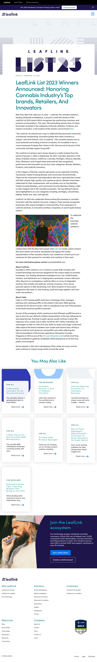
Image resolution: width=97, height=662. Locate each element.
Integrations (38, 610)
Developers (5, 634)
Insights (36, 607)
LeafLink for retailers (8, 593)
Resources (5, 638)
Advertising (37, 604)
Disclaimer (91, 656)
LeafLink (7, 2)
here (71, 128)
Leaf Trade (18, 2)
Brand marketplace (40, 590)
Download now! (69, 7)
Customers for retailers (74, 593)
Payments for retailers (41, 600)
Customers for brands (73, 590)
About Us (37, 624)
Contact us (37, 634)
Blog (3, 624)
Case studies (6, 631)
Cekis (56, 248)
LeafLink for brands (8, 590)
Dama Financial (32, 2)
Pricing (36, 614)
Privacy (76, 656)
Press (35, 631)
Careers (36, 627)
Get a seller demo (60, 552)
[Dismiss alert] (93, 7)
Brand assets (6, 627)
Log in (36, 638)
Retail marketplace (40, 593)
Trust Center (6, 641)
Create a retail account (63, 559)
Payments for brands (41, 597)
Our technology (7, 597)
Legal (83, 656)
